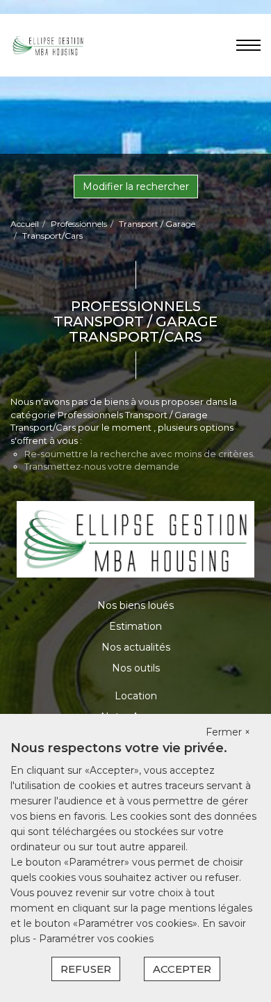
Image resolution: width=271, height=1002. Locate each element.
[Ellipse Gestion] (47, 44)
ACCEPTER (182, 969)
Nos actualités (135, 647)
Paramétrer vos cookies (96, 938)
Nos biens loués (135, 605)
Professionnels (79, 223)
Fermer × (228, 732)
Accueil (24, 223)
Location (136, 696)
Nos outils (136, 668)
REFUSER (85, 969)
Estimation (135, 626)
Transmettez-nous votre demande (101, 466)
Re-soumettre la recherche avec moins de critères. (139, 453)
